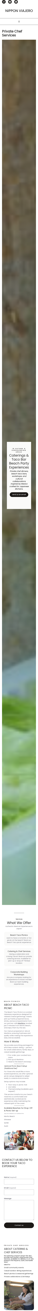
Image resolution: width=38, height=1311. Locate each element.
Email (10, 1188)
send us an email (19, 494)
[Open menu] (19, 21)
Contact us (19, 1225)
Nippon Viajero (19, 10)
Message (7, 1198)
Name (10, 1177)
